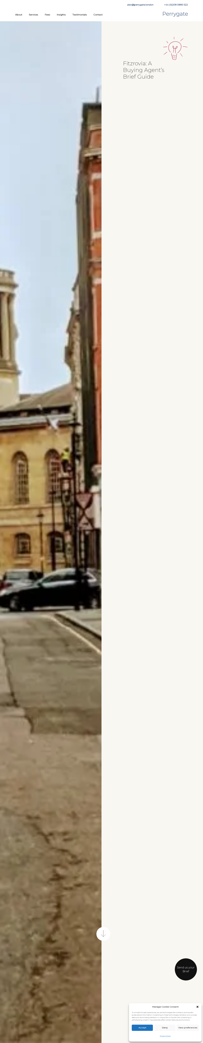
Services (33, 14)
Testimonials (79, 14)
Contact (98, 14)
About (18, 14)
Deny (165, 1027)
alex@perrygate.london (140, 4)
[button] (197, 1006)
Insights (61, 14)
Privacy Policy (165, 1036)
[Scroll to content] (103, 934)
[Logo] (175, 15)
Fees (47, 14)
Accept (142, 1027)
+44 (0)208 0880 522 (176, 4)
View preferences (187, 1027)
